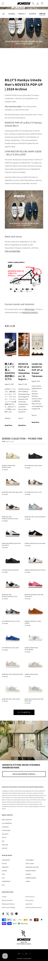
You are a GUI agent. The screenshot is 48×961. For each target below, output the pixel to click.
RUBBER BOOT (6, 881)
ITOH (3, 874)
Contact (4, 897)
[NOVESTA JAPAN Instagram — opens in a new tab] (12, 914)
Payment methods (7, 900)
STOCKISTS (5, 834)
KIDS (3, 885)
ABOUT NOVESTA (7, 820)
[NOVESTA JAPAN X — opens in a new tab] (7, 914)
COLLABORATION (7, 823)
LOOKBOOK (5, 827)
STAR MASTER (6, 860)
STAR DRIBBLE (30, 860)
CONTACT (4, 848)
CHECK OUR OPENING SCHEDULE (24, 774)
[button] (33, 3)
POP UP (4, 837)
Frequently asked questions (33, 907)
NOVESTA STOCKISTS (30, 312)
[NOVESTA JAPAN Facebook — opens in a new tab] (3, 914)
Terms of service (29, 897)
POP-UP (20, 418)
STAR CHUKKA (30, 863)
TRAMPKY (28, 874)
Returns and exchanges (8, 907)
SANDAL (28, 881)
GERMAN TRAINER (31, 871)
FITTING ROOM (6, 830)
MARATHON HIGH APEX (32, 867)
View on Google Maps (12, 251)
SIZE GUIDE (5, 845)
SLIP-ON (4, 863)
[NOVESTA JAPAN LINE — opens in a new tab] (16, 914)
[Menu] (2, 3)
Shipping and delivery (8, 904)
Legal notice (28, 904)
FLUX (3, 878)
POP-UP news (29, 309)
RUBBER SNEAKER (31, 878)
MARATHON (5, 867)
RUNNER (4, 871)
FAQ (3, 841)
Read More (8, 425)
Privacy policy (29, 900)
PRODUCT (8, 418)
